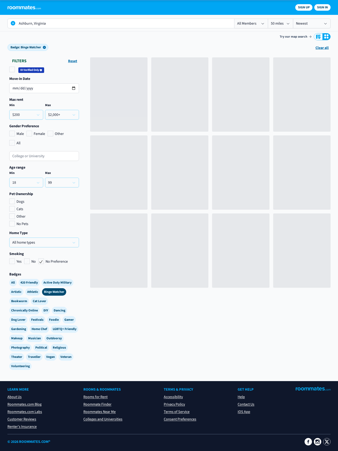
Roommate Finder (97, 404)
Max (48, 105)
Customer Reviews (21, 419)
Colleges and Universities (102, 419)
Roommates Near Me (99, 411)
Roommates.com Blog (24, 404)
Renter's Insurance (22, 426)
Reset (72, 61)
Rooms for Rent (95, 396)
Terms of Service (177, 411)
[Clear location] (13, 23)
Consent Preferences (180, 419)
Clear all (322, 47)
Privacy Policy (174, 404)
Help (241, 396)
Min (12, 105)
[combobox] (44, 156)
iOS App (244, 411)
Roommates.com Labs (24, 411)
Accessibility (173, 396)
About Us (14, 396)
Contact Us (246, 404)
